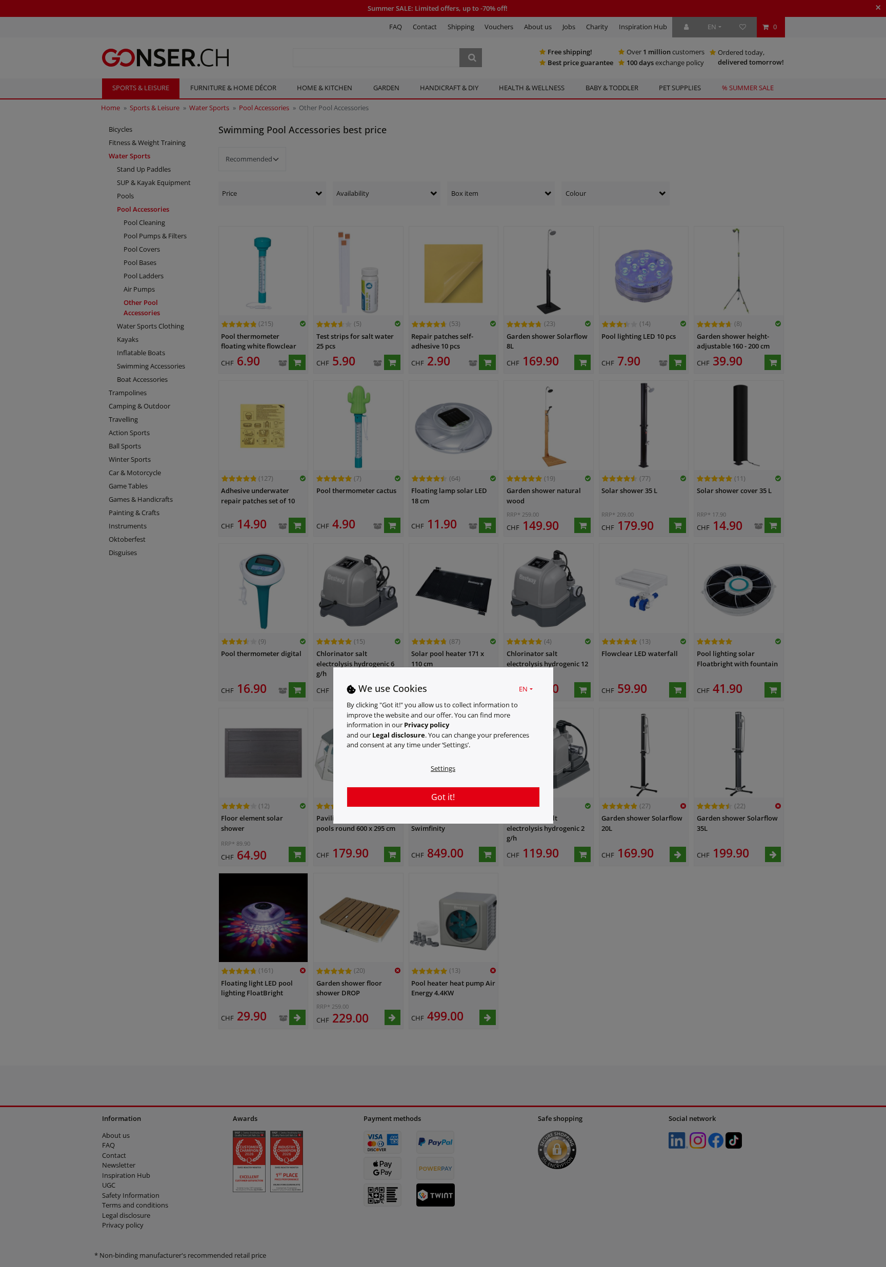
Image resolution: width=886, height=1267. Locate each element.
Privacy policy (426, 724)
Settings (443, 767)
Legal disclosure (398, 734)
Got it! (443, 796)
